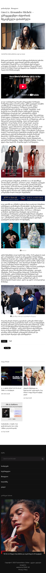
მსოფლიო (14, 8)
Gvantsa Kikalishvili (8, 54)
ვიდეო (3, 487)
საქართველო (5, 471)
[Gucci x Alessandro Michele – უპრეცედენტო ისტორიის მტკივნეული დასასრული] (23, 36)
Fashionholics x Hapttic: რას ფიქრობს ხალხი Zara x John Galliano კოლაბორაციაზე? (9, 426)
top (10, 341)
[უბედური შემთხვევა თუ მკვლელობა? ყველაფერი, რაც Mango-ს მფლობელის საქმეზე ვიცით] (34, 376)
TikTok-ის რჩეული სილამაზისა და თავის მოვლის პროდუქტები (22, 554)
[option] (23, 528)
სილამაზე (4, 482)
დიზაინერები (5, 8)
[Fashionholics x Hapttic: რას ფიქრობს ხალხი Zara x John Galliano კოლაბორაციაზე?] (11, 412)
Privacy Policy (23, 569)
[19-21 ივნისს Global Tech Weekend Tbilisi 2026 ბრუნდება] (11, 376)
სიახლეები (5, 466)
